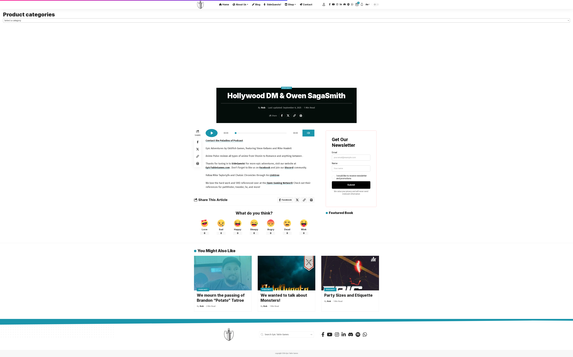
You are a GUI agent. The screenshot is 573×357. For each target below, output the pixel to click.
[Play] (212, 133)
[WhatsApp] (352, 4)
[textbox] (286, 21)
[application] (260, 132)
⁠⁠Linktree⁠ (274, 175)
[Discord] (344, 4)
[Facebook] (329, 4)
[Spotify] (348, 4)
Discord (289, 167)
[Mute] (308, 133)
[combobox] (286, 20)
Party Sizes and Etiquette (348, 295)
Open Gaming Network (279, 183)
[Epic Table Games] (200, 4)
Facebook (264, 167)
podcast (286, 88)
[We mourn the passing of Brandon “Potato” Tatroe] (223, 273)
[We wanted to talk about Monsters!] (286, 273)
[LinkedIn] (341, 4)
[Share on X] (288, 116)
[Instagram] (337, 4)
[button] (323, 4)
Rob (263, 107)
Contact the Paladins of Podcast (224, 140)
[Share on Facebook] (282, 116)
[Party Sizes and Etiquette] (350, 273)
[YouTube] (333, 4)
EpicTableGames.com (218, 167)
